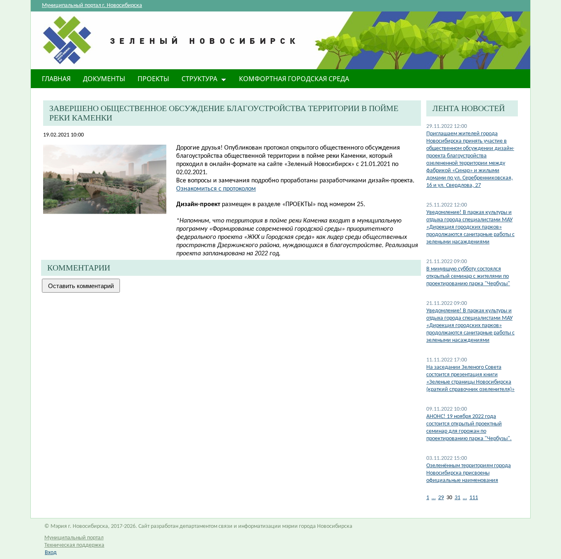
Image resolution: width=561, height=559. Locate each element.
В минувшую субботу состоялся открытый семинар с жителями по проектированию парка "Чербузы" (468, 276)
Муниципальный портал (73, 538)
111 (473, 498)
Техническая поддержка (74, 545)
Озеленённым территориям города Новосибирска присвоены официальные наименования (468, 473)
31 (457, 498)
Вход (51, 553)
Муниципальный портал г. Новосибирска (92, 5)
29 (441, 498)
